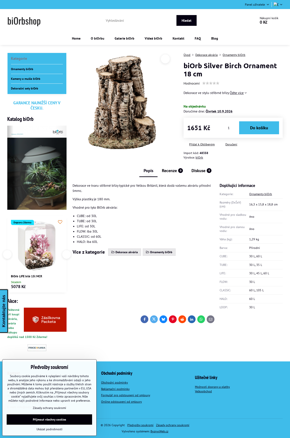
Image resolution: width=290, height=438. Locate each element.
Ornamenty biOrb (260, 194)
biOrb (199, 157)
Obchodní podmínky (114, 382)
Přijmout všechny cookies (49, 419)
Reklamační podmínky (115, 389)
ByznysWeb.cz (159, 431)
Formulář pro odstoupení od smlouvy (125, 395)
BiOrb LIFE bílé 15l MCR (26, 276)
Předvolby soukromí (140, 425)
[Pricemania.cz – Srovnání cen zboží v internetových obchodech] (36, 350)
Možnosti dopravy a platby (212, 387)
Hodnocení (192, 83)
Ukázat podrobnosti (49, 429)
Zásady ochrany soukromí (172, 425)
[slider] (210, 83)
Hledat (186, 20)
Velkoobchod (203, 391)
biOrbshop (24, 20)
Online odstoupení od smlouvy (121, 402)
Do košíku (259, 128)
